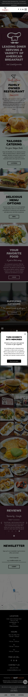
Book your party (14, 361)
